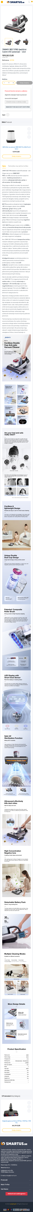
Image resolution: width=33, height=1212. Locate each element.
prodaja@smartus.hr (11, 1175)
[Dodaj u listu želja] (29, 133)
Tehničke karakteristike (18, 166)
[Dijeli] (8, 114)
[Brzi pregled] (29, 137)
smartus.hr (13, 1204)
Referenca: (5, 60)
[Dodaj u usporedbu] (29, 129)
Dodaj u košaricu (24, 83)
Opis (4, 166)
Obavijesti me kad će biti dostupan (18, 107)
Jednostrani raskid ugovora (16, 1193)
